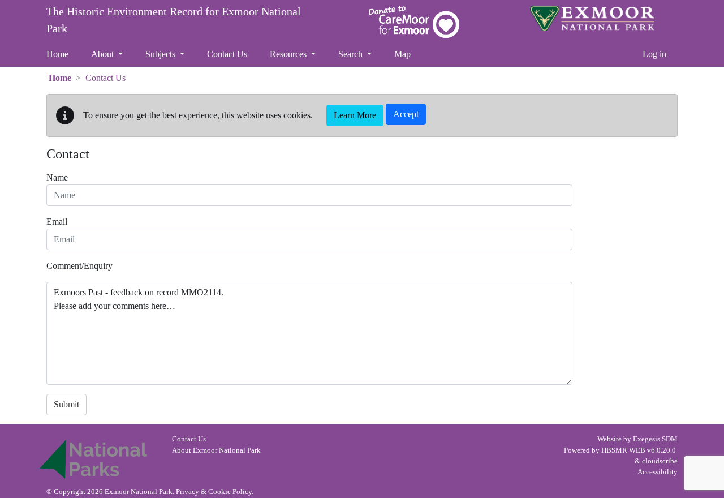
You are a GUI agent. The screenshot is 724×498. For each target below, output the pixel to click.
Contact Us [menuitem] (227, 54)
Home (60, 78)
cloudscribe (660, 461)
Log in (654, 54)
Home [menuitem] (57, 54)
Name (57, 177)
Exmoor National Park (592, 18)
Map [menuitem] (402, 54)
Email (56, 221)
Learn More (355, 115)
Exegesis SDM (655, 439)
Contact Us (189, 439)
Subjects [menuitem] (161, 54)
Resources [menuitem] (289, 54)
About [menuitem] (103, 54)
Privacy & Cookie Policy (214, 492)
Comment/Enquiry (79, 266)
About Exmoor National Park (216, 450)
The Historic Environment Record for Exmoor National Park (173, 20)
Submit (66, 404)
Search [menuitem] (351, 54)
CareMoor (414, 22)
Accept (406, 114)
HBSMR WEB (623, 450)
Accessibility (657, 472)
